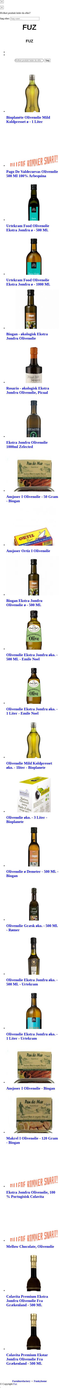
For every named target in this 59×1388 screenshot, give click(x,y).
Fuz (15, 1384)
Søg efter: (5, 18)
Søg (47, 60)
